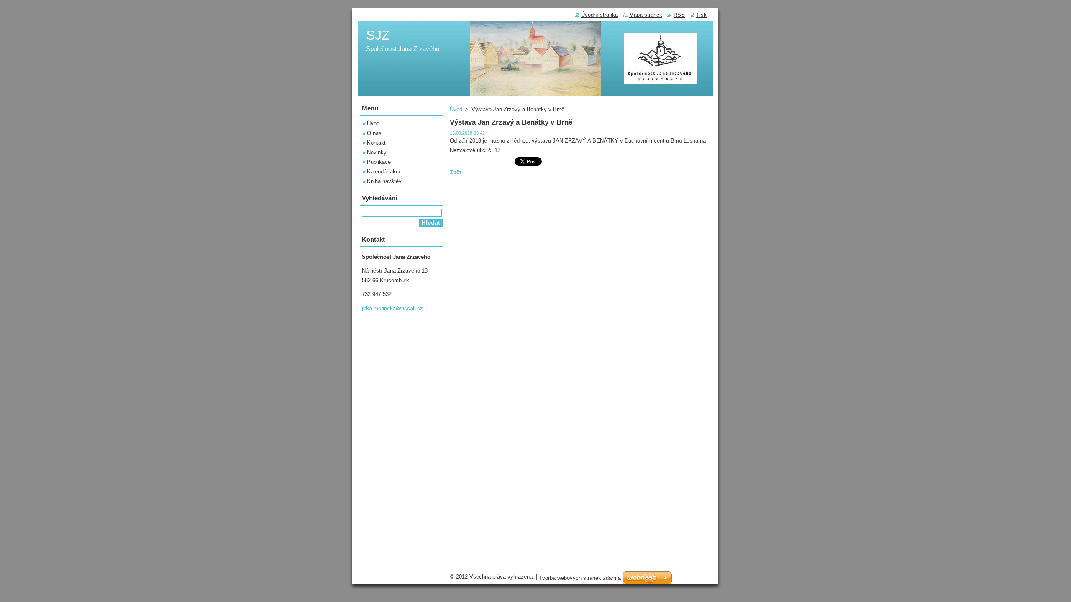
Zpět (455, 172)
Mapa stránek (645, 15)
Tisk (701, 15)
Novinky (377, 152)
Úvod (456, 109)
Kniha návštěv (384, 181)
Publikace (379, 162)
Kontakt (376, 143)
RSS (679, 15)
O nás (374, 133)
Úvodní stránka (599, 15)
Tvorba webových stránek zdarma (580, 578)
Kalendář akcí (383, 171)
